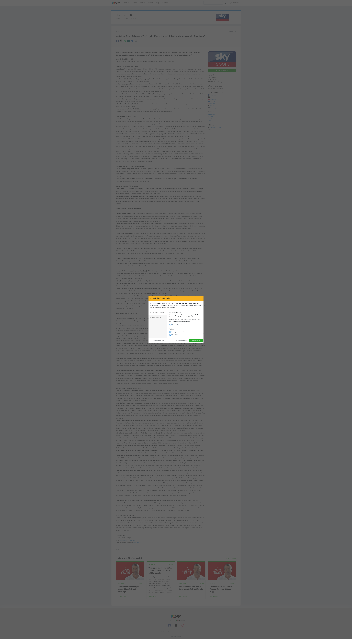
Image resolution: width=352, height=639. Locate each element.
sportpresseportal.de (178, 332)
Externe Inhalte (155, 317)
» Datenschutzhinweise (158, 340)
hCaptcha (175, 335)
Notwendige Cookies (157, 312)
